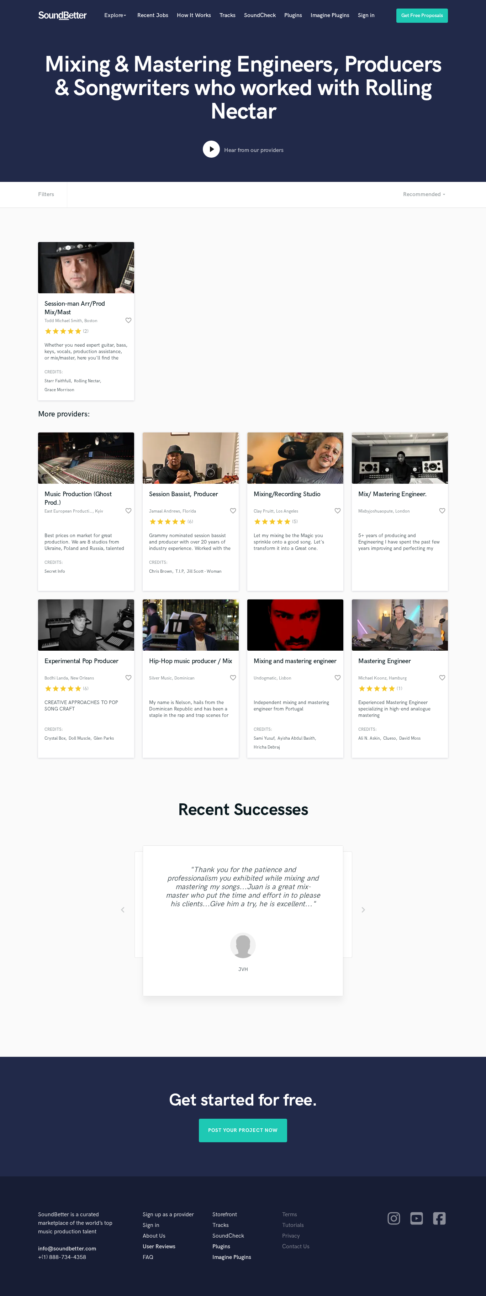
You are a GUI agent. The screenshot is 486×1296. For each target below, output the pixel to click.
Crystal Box (54, 738)
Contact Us (296, 1246)
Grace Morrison (59, 390)
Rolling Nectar (87, 381)
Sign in (366, 15)
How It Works (194, 15)
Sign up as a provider (168, 1214)
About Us (154, 1236)
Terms (289, 1214)
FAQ (148, 1257)
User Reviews (159, 1246)
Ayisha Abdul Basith (296, 738)
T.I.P (179, 571)
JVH (243, 969)
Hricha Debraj (267, 747)
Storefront (224, 1214)
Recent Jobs (152, 15)
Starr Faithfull (57, 381)
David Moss (410, 738)
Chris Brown (160, 571)
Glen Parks (104, 738)
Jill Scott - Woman (204, 571)
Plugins (293, 15)
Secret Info (54, 571)
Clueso (389, 738)
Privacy (291, 1236)
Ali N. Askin (369, 738)
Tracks (228, 15)
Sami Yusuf (264, 738)
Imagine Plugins (330, 15)
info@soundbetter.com (67, 1248)
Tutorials (293, 1225)
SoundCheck (260, 15)
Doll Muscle (79, 738)
